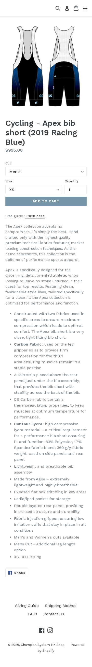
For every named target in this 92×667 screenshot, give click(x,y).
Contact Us (53, 614)
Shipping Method (61, 605)
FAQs (32, 614)
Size (8, 181)
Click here (35, 216)
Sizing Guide (27, 605)
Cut (8, 163)
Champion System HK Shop (43, 645)
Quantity (72, 181)
